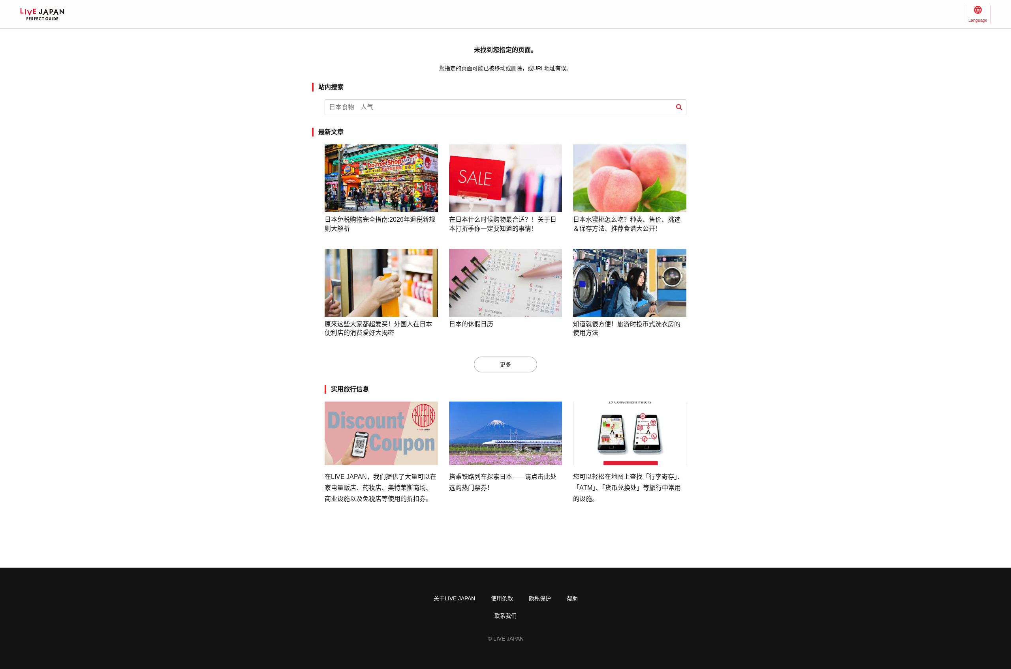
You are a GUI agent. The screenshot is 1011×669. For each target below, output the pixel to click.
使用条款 (502, 598)
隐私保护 (540, 598)
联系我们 (505, 616)
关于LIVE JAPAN (454, 598)
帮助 (572, 598)
